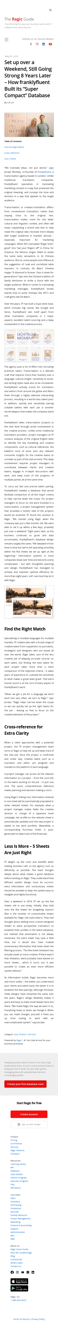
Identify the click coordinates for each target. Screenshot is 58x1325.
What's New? (17, 1262)
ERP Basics (16, 1187)
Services (32, 1034)
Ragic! (19, 1040)
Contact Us (16, 1266)
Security (14, 1146)
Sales (13, 1198)
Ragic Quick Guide (19, 1249)
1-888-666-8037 (19, 1300)
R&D (13, 1238)
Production (16, 1208)
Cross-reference (11, 153)
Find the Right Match (14, 147)
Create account (29, 1114)
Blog (13, 1256)
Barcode (15, 1211)
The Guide (19, 19)
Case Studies (20, 1034)
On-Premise (16, 1143)
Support (14, 1228)
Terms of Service (21, 1319)
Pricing (14, 1140)
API (12, 1167)
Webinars (15, 1170)
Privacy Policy (38, 1319)
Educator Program (19, 1181)
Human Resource (19, 1215)
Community (16, 1259)
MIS (12, 1235)
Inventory (15, 1201)
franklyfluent (44, 171)
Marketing (15, 1221)
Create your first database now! (25, 1084)
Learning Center (18, 1164)
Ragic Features (17, 1150)
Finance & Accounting (21, 1225)
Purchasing (16, 1204)
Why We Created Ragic (21, 1252)
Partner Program (19, 1177)
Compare (15, 1153)
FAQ (13, 1184)
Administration (18, 1232)
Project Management (21, 1218)
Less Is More (10, 158)
